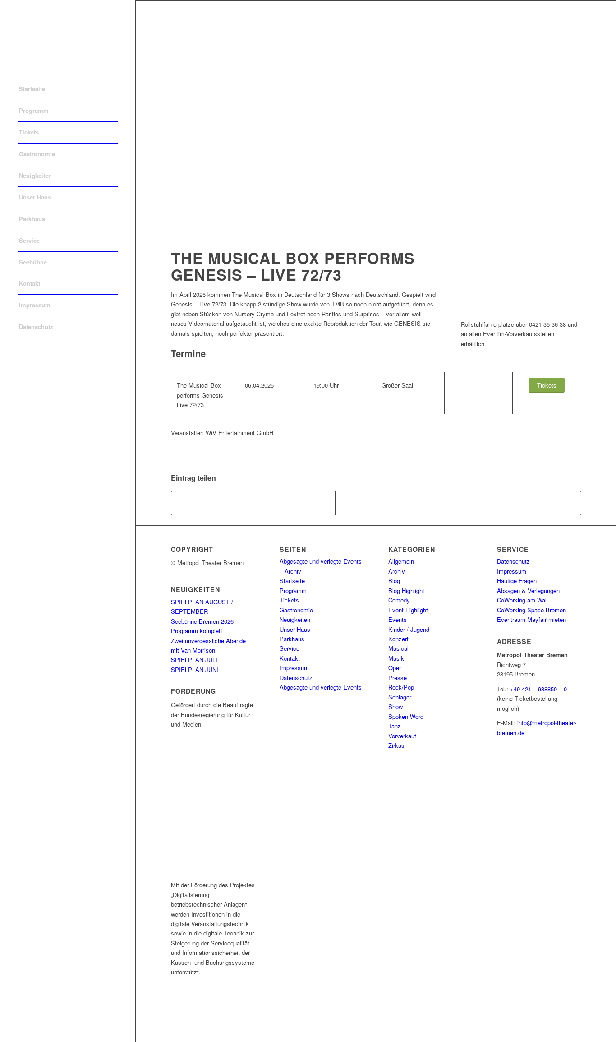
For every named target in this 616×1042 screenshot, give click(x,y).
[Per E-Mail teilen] (540, 503)
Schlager (399, 697)
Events (397, 619)
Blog (394, 580)
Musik (396, 658)
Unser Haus (295, 629)
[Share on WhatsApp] (376, 503)
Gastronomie (296, 610)
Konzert (398, 638)
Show (395, 706)
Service (289, 648)
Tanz (394, 726)
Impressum (294, 667)
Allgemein (401, 561)
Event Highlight (408, 610)
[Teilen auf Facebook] (212, 503)
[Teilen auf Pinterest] (458, 503)
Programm (293, 590)
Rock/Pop (401, 687)
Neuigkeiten (295, 619)
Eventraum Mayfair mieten (531, 619)
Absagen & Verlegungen (528, 590)
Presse (397, 677)
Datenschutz (296, 677)
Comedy (399, 600)
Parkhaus (292, 638)
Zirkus (396, 745)
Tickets (289, 600)
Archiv (396, 571)
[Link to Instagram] (101, 358)
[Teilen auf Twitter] (294, 503)
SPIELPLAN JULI (194, 659)
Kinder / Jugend (408, 629)
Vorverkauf (402, 736)
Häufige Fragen (517, 580)
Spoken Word (405, 716)
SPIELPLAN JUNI (194, 669)
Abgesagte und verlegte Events (321, 687)
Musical (398, 648)
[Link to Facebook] (34, 358)
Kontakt (290, 658)
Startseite (292, 580)
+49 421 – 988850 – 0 (538, 689)
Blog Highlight (406, 590)
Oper (394, 667)
